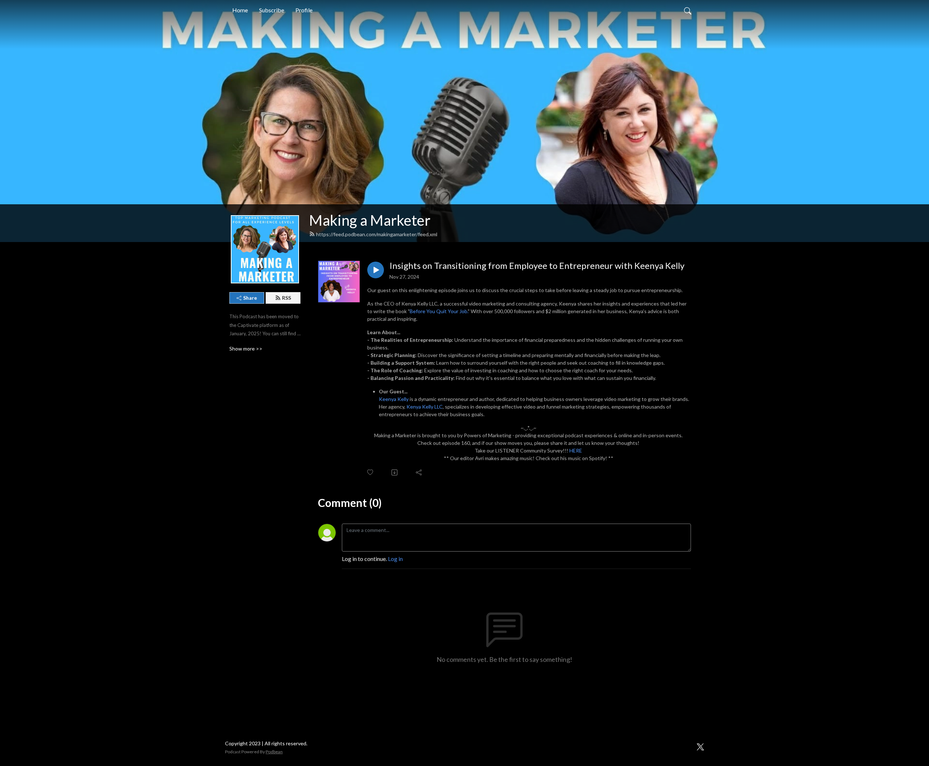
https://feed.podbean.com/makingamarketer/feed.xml (376, 234)
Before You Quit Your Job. (439, 311)
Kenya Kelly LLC (424, 407)
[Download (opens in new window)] (395, 472)
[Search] (687, 10)
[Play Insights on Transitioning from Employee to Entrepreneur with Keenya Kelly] (375, 270)
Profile (303, 10)
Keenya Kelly (394, 399)
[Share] (419, 472)
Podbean (274, 751)
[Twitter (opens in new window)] (700, 745)
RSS (286, 298)
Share (250, 298)
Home (240, 10)
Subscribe (271, 10)
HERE (575, 450)
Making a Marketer (369, 220)
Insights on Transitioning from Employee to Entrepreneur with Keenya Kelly (536, 266)
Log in (395, 558)
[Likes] (371, 472)
